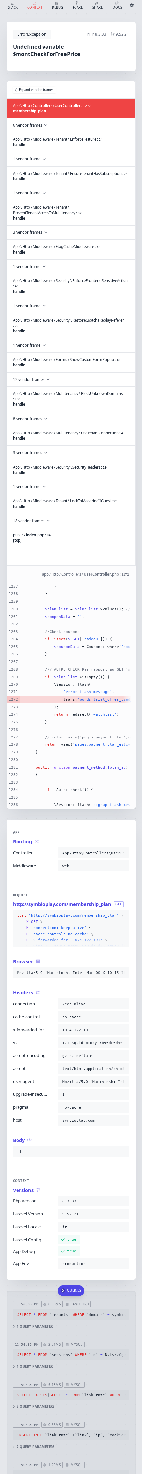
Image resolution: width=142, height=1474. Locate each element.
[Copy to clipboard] (123, 853)
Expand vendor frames (36, 90)
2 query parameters (35, 1406)
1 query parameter (35, 1326)
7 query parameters (35, 1447)
